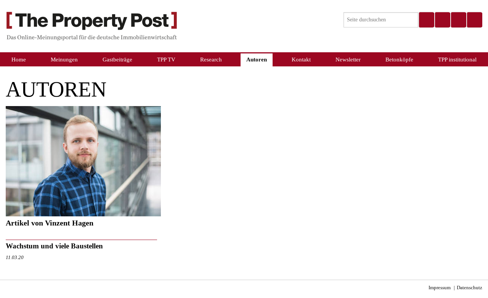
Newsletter (348, 59)
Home (18, 59)
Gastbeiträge (117, 59)
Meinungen (64, 59)
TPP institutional (457, 59)
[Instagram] (442, 19)
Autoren (256, 59)
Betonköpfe (399, 59)
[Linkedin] (458, 19)
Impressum (440, 287)
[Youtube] (474, 19)
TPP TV (166, 59)
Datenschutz (469, 287)
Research (211, 59)
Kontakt (301, 59)
